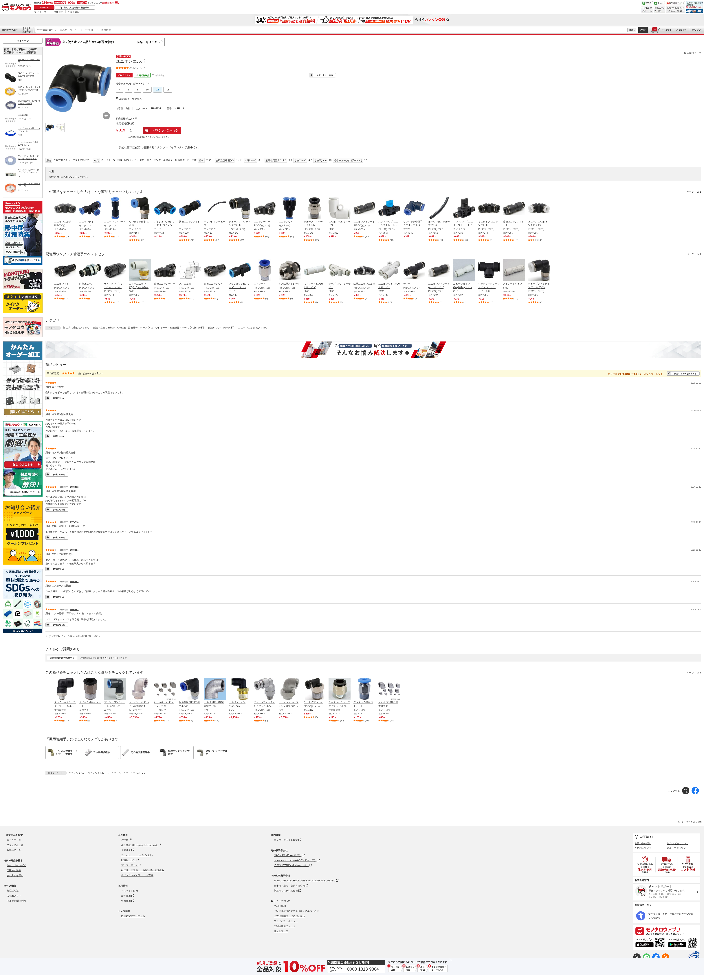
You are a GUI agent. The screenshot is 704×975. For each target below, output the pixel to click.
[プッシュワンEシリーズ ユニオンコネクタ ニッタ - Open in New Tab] (240, 270)
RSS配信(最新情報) (17, 900)
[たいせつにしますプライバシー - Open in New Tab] (694, 957)
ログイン (44, 7)
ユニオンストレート (98, 773)
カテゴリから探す (10, 30)
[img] (17, 7)
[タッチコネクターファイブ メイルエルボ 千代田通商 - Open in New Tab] (65, 689)
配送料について (643, 847)
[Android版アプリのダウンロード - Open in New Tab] (683, 943)
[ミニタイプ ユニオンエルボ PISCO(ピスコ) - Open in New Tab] (489, 208)
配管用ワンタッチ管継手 (221, 327)
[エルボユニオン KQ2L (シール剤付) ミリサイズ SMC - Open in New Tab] (140, 270)
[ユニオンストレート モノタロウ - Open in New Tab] (115, 208)
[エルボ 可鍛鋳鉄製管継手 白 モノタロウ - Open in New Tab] (389, 689)
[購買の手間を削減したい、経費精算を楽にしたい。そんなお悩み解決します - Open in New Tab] (373, 349)
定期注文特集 (14, 870)
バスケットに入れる (165, 130)
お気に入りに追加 (325, 75)
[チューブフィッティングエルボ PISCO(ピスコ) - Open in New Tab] (240, 208)
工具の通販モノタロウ (78, 327)
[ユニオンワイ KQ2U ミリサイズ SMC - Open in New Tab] (389, 270)
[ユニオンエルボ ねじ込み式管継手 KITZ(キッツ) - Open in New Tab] (140, 689)
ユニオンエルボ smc (135, 773)
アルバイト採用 (129, 890)
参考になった (59, 398)
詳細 (631, 30)
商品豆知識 (13, 890)
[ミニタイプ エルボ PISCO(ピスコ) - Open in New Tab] (315, 689)
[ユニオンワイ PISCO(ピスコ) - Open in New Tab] (65, 270)
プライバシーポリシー (286, 921)
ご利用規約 (280, 906)
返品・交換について (677, 847)
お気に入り (697, 30)
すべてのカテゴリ (45, 30)
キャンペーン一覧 (16, 865)
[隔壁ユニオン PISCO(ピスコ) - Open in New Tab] (90, 270)
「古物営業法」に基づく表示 (289, 916)
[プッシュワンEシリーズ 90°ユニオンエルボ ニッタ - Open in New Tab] (165, 208)
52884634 (74, 550)
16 (167, 89)
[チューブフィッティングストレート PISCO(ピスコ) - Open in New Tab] (315, 208)
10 (147, 89)
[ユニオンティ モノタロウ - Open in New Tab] (90, 208)
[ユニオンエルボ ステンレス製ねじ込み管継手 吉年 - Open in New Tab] (290, 689)
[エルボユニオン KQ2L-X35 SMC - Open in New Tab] (240, 689)
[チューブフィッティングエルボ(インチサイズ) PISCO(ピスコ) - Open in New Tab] (539, 270)
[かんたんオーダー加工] (23, 415)
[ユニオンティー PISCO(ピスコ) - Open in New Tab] (265, 208)
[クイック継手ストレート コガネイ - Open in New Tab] (90, 689)
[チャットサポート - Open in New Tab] (659, 7)
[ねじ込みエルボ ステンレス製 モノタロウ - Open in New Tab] (165, 689)
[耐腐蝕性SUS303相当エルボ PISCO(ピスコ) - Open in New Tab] (190, 689)
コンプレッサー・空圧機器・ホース (170, 327)
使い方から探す (15, 875)
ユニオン (116, 773)
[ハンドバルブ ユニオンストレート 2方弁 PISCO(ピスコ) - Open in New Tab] (389, 208)
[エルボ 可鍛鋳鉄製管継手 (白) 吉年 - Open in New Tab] (215, 689)
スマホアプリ (14, 895)
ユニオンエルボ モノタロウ (252, 327)
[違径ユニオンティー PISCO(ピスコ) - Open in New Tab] (165, 270)
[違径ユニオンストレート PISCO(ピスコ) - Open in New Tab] (514, 208)
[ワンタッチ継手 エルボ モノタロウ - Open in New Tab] (140, 208)
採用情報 (123, 885)
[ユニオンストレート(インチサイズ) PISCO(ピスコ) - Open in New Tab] (439, 270)
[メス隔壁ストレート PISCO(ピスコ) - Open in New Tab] (290, 270)
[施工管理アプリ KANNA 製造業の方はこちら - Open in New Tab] (23, 495)
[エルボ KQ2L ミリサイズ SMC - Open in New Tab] (340, 208)
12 (157, 89)
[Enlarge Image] (106, 115)
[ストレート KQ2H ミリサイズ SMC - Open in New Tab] (315, 270)
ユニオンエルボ (77, 773)
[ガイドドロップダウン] (675, 9)
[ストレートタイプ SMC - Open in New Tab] (514, 270)
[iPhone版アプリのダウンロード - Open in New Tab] (650, 943)
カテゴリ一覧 (14, 840)
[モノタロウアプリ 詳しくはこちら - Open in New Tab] (666, 931)
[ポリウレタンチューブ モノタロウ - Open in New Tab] (215, 208)
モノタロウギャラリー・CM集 (137, 875)
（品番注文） (27, 30)
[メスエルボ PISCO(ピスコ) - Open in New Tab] (190, 270)
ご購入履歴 (74, 12)
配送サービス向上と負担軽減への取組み (142, 870)
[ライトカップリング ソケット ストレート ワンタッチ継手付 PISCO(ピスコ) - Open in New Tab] (115, 270)
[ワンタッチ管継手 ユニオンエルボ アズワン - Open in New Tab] (414, 208)
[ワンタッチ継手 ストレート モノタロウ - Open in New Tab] (364, 689)
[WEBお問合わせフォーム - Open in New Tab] (647, 7)
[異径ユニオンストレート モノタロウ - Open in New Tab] (190, 208)
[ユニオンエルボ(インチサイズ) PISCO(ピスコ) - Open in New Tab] (539, 208)
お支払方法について (677, 843)
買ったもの (681, 30)
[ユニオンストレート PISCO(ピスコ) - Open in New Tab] (364, 208)
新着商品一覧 (14, 850)
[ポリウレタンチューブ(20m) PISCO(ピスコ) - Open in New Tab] (439, 208)
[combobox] (342, 30)
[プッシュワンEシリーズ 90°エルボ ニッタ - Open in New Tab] (115, 689)
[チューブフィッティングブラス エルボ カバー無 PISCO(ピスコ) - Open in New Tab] (265, 689)
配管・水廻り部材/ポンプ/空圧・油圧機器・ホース (120, 327)
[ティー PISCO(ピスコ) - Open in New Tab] (414, 270)
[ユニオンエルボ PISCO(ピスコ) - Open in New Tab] (65, 208)
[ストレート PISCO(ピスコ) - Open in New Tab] (265, 270)
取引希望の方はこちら (133, 916)
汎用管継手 (199, 327)
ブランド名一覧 (15, 845)
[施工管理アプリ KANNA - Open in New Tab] (23, 467)
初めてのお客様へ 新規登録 (76, 7)
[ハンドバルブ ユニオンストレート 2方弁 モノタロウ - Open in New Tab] (464, 208)
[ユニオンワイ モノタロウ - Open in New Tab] (290, 208)
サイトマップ (281, 931)
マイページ (40, 12)
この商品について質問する (62, 658)
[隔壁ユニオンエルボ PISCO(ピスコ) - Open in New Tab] (364, 270)
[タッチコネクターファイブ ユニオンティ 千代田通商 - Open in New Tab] (489, 270)
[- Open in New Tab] (645, 864)
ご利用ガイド (647, 836)
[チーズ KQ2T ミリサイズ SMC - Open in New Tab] (340, 270)
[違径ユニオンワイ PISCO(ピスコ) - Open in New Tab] (215, 270)
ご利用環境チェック (284, 926)
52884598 (74, 487)
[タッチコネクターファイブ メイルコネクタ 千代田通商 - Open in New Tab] (340, 689)
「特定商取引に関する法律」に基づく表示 (296, 911)
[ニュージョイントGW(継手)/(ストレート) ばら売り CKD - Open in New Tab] (464, 270)
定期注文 (58, 12)
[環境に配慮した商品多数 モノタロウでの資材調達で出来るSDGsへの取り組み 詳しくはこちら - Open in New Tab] (23, 632)
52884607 (74, 581)
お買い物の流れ (643, 843)
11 (98, 373)
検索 (643, 30)
